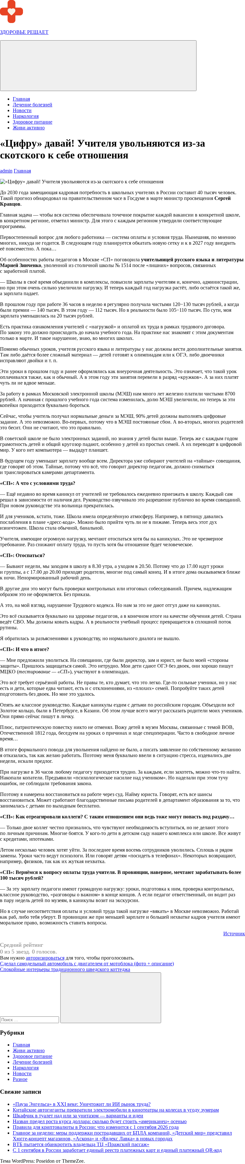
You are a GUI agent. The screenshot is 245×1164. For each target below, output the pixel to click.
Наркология (26, 116)
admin (6, 170)
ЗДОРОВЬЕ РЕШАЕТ (24, 32)
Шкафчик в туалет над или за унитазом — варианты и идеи (78, 1115)
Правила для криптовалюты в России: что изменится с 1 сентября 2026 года (96, 1127)
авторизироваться (45, 958)
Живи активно (29, 127)
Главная (21, 99)
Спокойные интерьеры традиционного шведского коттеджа (65, 969)
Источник (234, 933)
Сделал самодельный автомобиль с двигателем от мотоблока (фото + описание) (87, 963)
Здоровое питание (32, 122)
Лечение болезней (32, 104)
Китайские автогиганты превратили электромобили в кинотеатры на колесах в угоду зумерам (116, 1110)
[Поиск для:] (30, 1019)
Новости (22, 110)
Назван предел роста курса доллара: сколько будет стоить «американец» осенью (100, 1121)
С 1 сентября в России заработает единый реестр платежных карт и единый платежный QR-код (117, 1150)
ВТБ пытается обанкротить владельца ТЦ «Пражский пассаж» (81, 1144)
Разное (20, 1079)
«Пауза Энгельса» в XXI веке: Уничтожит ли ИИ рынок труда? (82, 1104)
